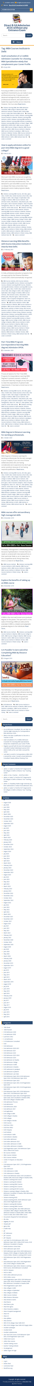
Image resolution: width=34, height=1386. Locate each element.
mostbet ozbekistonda (10, 1332)
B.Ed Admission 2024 (10, 1057)
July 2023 (6, 877)
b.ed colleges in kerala (10, 1120)
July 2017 (6, 1000)
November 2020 (8, 940)
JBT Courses (7, 1235)
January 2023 (7, 891)
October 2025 (8, 821)
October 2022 (8, 898)
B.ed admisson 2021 (10, 1109)
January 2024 (7, 868)
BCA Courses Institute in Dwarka (21, 310)
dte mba (24, 194)
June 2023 (6, 879)
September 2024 (8, 849)
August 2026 (7, 802)
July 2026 (6, 805)
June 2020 (6, 951)
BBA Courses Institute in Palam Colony (12, 308)
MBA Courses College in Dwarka (14, 127)
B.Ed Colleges (8, 1118)
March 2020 (7, 956)
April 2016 (6, 1017)
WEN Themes (18, 1384)
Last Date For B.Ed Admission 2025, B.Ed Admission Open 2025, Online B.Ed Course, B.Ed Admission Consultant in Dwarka (18, 1242)
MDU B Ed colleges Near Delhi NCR (14, 1323)
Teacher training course (10, 1343)
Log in (5, 1361)
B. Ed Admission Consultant (12, 1041)
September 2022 (8, 900)
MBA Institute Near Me (20, 137)
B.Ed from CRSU (8, 1125)
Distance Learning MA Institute (13, 1204)
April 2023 (6, 884)
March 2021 (7, 933)
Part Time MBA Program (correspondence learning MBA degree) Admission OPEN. (14, 345)
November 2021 (8, 919)
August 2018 (7, 984)
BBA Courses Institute (9, 281)
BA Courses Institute (10, 1153)
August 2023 (7, 875)
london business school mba (21, 196)
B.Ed (5, 1044)
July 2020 (6, 949)
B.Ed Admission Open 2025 (11, 1080)
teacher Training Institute (11, 1346)
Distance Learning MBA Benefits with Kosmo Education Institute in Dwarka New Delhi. (16, 244)
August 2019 (7, 968)
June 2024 (6, 856)
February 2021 (8, 935)
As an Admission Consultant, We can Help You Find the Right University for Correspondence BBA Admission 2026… (17, 731)
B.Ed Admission (7, 704)
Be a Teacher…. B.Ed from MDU (19, 775)
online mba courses (12, 207)
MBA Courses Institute (19, 200)
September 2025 (8, 823)
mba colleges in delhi (15, 291)
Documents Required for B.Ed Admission (16, 1217)
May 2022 (6, 909)
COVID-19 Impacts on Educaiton (13, 1160)
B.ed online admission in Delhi (12, 1144)
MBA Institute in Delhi (7, 137)
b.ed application (8, 1111)
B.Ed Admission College (10, 1062)
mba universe (19, 300)
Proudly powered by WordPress (12, 1382)
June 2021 (6, 928)
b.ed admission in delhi (10, 1064)
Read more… (22, 104)
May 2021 (6, 930)
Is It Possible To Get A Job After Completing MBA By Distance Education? (14, 653)
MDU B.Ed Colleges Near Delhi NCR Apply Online (18, 1325)
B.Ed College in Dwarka (10, 1116)
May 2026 (6, 809)
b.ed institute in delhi (10, 1134)
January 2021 (7, 937)
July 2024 (6, 854)
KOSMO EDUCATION (8, 10)
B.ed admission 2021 (10, 1051)
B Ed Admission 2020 (10, 1032)
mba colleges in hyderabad (18, 198)
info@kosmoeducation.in (23, 2)
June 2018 (6, 989)
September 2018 (8, 982)
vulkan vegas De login (10, 1350)
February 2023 (8, 889)
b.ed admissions (8, 1104)
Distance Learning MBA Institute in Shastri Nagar (15, 123)
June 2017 (6, 1003)
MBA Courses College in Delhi (19, 219)
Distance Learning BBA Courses (10, 283)
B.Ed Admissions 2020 (10, 1106)
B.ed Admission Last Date (11, 1074)
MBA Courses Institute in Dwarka (21, 129)
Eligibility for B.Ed (9, 1221)
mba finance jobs (23, 202)
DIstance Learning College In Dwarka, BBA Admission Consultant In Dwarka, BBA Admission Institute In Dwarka (18, 1193)
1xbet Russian (8, 1030)
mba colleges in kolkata (15, 293)
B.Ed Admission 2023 (10, 1053)
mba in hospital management (15, 298)
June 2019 (6, 972)
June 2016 (6, 1012)
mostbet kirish (8, 1330)
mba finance (14, 202)
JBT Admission (8, 1233)
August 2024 (7, 851)
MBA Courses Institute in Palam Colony (12, 229)
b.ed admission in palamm (11, 1071)
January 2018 (7, 998)
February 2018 (8, 996)
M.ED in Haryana (8, 1270)
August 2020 (7, 947)
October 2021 (8, 921)
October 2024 (8, 847)
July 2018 (6, 986)
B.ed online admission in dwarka (13, 1146)
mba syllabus (25, 205)
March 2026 (7, 814)
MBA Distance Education (11, 1297)
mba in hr (12, 205)
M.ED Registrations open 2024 (12, 1286)
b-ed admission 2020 (10, 1034)
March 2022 (7, 914)
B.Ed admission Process (11, 1102)
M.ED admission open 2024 (12, 1249)
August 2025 (7, 826)
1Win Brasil (7, 1027)
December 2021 (8, 916)
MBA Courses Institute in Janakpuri (11, 131)
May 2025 (6, 833)
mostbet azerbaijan (9, 1327)
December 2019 (8, 963)
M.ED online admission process (13, 1275)
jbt (4, 1231)
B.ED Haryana (8, 1130)
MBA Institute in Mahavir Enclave (15, 332)
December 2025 (8, 816)
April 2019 (6, 977)
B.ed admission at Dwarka (11, 1060)
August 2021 (7, 923)
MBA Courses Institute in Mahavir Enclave (19, 227)
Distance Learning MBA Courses (12, 194)
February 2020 (8, 958)
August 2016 (7, 1007)
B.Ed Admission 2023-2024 (11, 1055)
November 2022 (8, 896)
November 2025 (8, 819)
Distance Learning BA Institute (12, 1182)
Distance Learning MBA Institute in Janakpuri (19, 121)
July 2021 (6, 926)
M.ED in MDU (8, 1272)
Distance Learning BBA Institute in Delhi (20, 314)
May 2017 (6, 1005)
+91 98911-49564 (9, 2)
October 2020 (8, 942)
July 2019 (6, 970)
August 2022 (7, 902)
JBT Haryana (7, 1238)
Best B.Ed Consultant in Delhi (18, 5)
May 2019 (6, 975)
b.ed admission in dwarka (11, 1067)
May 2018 (6, 991)
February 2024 (8, 865)
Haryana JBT (7, 1224)
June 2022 (6, 907)
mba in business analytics (15, 204)
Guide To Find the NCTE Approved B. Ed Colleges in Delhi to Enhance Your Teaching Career (17, 771)
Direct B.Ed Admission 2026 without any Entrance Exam (17, 28)
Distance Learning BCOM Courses (16, 285)
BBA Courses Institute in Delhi (17, 302)
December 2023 (8, 870)
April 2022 (6, 912)
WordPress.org (8, 1368)
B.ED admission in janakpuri (12, 1069)
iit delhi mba (8, 196)
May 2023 (6, 882)
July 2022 (6, 905)
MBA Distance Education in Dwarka (20, 135)
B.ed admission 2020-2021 (11, 1048)
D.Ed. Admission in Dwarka (11, 1173)
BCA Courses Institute (22, 281)
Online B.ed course (9, 1339)
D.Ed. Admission (8, 1169)
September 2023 (8, 872)
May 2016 (6, 1014)
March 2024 (7, 863)
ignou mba (10, 289)
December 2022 (8, 893)
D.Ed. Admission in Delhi (11, 1171)
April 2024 (6, 861)
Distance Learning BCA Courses (13, 1186)
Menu (19, 42)
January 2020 (7, 961)
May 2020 (6, 954)
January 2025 (7, 842)
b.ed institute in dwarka (10, 1137)
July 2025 (6, 828)
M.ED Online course (9, 1277)
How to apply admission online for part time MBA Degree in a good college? (16, 148)
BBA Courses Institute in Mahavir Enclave (19, 306)
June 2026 (6, 807)
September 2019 (8, 965)
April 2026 (6, 812)
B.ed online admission (10, 1139)
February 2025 (8, 840)
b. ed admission (8, 1039)
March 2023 (7, 886)
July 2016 (6, 1010)
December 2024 (8, 844)
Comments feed (8, 1366)
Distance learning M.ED (10, 1197)
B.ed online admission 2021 (12, 1141)
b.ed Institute (7, 1132)
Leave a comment (6, 139)
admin (5, 769)
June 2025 (6, 830)
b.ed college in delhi (9, 1113)
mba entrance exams (13, 295)
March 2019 (7, 979)
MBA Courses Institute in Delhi (13, 223)
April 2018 (6, 993)
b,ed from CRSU (8, 1037)
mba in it (18, 205)
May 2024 (6, 858)
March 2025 (7, 837)
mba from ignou (13, 297)
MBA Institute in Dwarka (13, 231)
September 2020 (8, 944)
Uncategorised (8, 1348)
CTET (5, 1162)
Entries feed (7, 1363)
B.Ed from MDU (8, 1127)
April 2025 (6, 835)
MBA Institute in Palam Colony (20, 233)
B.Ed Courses (7, 1123)
